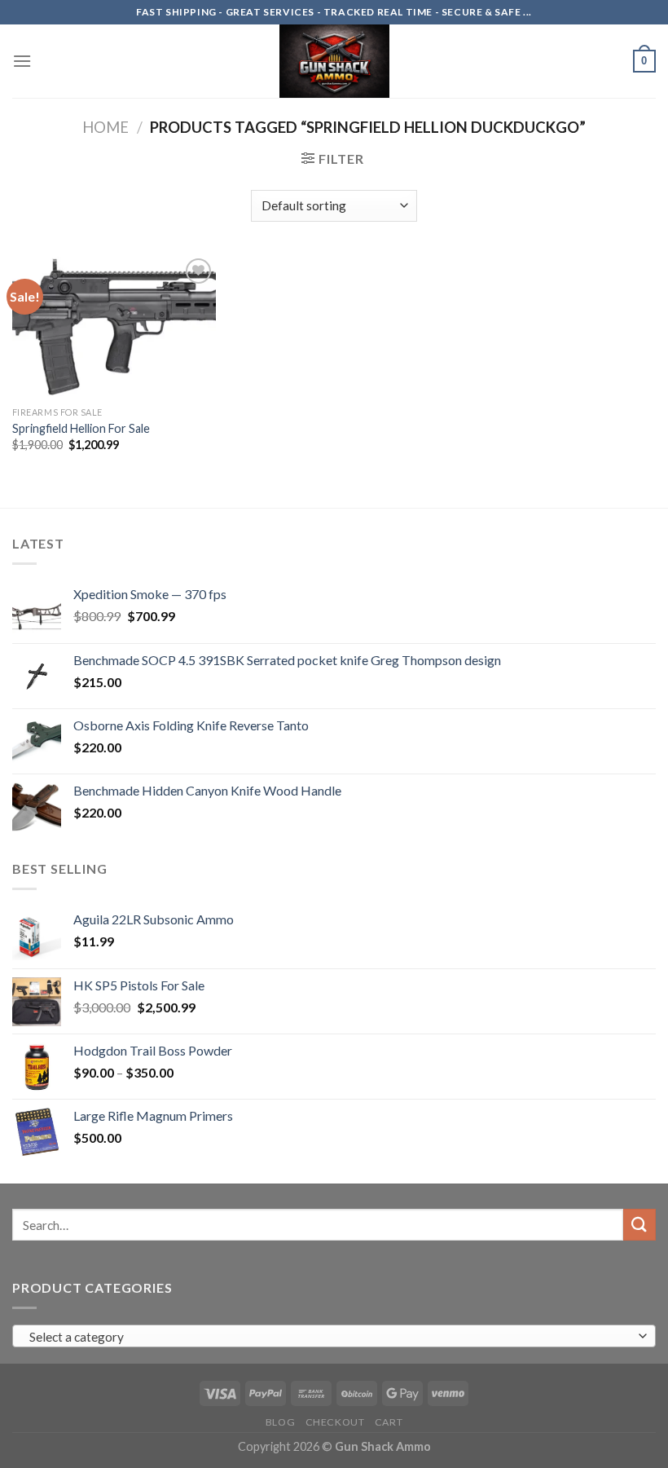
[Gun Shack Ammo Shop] (334, 61)
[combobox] (334, 1336)
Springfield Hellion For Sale (81, 428)
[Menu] (22, 61)
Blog (280, 1422)
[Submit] (639, 1225)
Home (105, 127)
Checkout (335, 1422)
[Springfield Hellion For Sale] (114, 326)
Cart (388, 1422)
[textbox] (330, 1336)
